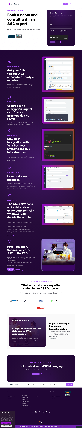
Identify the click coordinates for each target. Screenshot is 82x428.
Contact (60, 3)
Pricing (32, 3)
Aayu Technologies (20, 0)
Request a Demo (35, 0)
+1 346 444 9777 (54, 398)
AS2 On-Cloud (25, 399)
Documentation (39, 394)
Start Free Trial (35, 373)
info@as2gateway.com (55, 396)
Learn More (10, 269)
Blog (37, 396)
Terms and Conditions (39, 416)
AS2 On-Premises (25, 397)
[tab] (14, 301)
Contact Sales (27, 0)
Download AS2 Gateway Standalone (26, 406)
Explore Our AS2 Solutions (25, 402)
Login (65, 3)
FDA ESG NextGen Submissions (26, 395)
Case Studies (46, 3)
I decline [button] (8, 423)
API (36, 400)
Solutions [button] (38, 3)
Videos (37, 398)
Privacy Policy (31, 416)
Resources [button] (53, 3)
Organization (52, 30)
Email (51, 24)
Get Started (70, 3)
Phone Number (64, 30)
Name (51, 18)
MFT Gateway (61, 426)
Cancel (57, 41)
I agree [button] (3, 423)
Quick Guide (17, 269)
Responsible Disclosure (48, 416)
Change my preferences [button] (6, 425)
